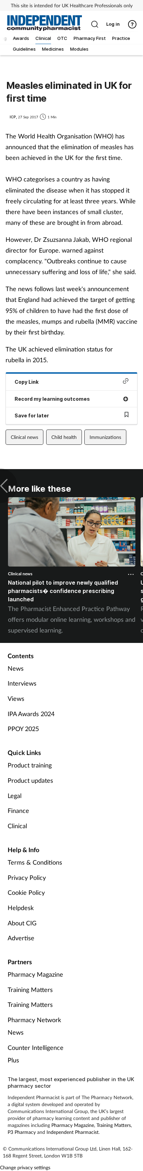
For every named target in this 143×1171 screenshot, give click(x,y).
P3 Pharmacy (22, 1132)
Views (16, 698)
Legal (15, 795)
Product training (30, 765)
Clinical (17, 826)
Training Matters (30, 989)
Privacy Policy (27, 877)
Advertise (21, 938)
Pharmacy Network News (34, 1026)
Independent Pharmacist (73, 1132)
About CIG (22, 923)
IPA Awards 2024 (31, 714)
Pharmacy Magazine (35, 974)
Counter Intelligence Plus (36, 1054)
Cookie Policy (26, 892)
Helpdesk (21, 907)
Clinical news (24, 437)
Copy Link (27, 382)
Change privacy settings (25, 1167)
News (16, 668)
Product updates (30, 780)
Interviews (22, 683)
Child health (64, 437)
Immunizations (105, 437)
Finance (18, 810)
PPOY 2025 (23, 728)
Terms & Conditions (35, 862)
